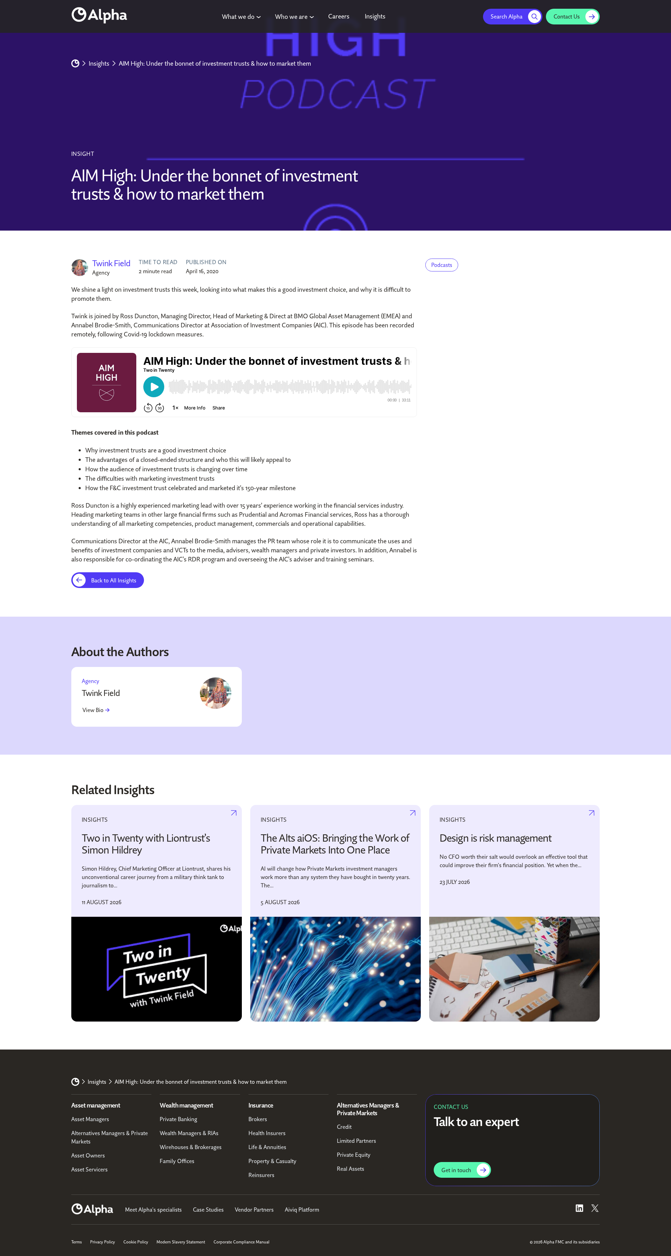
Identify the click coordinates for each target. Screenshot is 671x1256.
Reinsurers (261, 1174)
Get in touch (456, 1170)
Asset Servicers (89, 1169)
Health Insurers (267, 1133)
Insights (99, 63)
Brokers (257, 1119)
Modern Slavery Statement (181, 1241)
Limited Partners (356, 1140)
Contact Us (567, 16)
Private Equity (353, 1154)
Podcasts (441, 264)
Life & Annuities (267, 1147)
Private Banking (178, 1119)
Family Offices (177, 1160)
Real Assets (350, 1168)
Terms (76, 1241)
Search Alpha (506, 16)
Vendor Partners (254, 1209)
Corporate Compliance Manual (241, 1241)
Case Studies (208, 1209)
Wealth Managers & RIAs (189, 1133)
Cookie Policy (135, 1241)
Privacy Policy (102, 1241)
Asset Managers (90, 1119)
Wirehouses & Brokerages (191, 1147)
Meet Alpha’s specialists (153, 1209)
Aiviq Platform (302, 1209)
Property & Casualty (272, 1160)
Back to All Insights (113, 580)
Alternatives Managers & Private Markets (109, 1137)
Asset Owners (88, 1155)
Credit (344, 1126)
